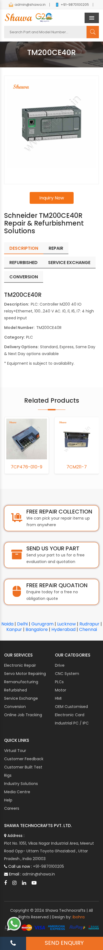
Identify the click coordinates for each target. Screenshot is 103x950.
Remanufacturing (21, 682)
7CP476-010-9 (26, 467)
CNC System (67, 673)
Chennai (88, 629)
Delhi (22, 624)
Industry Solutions (21, 783)
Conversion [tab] (23, 277)
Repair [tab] (56, 248)
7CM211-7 (76, 467)
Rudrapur (89, 624)
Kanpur (14, 629)
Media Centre (17, 792)
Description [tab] (23, 248)
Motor (60, 690)
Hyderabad (63, 629)
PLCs (59, 682)
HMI (58, 698)
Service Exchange (21, 698)
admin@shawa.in (30, 4)
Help (8, 800)
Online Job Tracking (23, 715)
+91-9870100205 (75, 4)
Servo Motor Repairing (25, 673)
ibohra (79, 917)
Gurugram (42, 624)
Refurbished (15, 690)
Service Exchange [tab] (69, 262)
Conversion (15, 706)
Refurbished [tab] (23, 262)
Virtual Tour (15, 750)
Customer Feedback (23, 759)
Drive (60, 665)
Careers (11, 808)
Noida (7, 624)
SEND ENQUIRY (64, 943)
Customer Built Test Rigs (23, 771)
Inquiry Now (51, 198)
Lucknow (66, 624)
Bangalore (37, 629)
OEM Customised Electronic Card (71, 711)
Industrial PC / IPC (72, 723)
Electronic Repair (20, 665)
